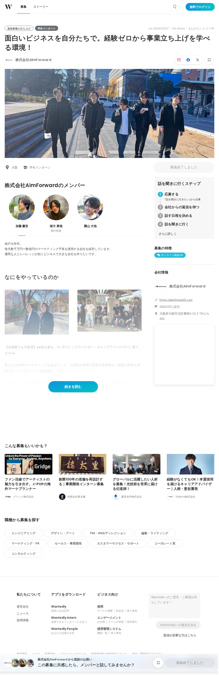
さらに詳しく (168, 234)
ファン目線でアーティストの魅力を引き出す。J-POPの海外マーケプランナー (28, 484)
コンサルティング (24, 554)
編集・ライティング (154, 533)
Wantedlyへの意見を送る (178, 625)
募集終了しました (184, 167)
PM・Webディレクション (108, 533)
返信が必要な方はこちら (179, 635)
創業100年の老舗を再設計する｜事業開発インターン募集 (81, 481)
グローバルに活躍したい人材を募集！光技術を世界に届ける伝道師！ (135, 484)
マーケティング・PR (25, 543)
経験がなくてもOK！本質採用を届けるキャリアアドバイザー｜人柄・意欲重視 (190, 484)
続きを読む (73, 386)
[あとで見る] (209, 60)
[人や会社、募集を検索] (175, 7)
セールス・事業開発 (68, 543)
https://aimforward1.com (176, 300)
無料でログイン (200, 7)
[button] (29, 594)
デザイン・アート (63, 533)
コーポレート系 (164, 543)
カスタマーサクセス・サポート (118, 543)
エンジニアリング (24, 533)
